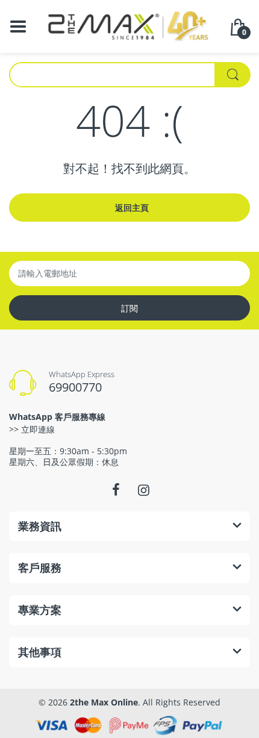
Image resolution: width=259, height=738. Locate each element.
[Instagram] (143, 489)
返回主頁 (132, 207)
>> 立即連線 (32, 429)
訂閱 (129, 308)
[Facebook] (115, 489)
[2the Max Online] (129, 25)
